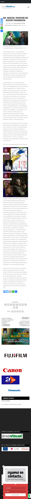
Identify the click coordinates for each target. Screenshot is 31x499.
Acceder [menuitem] (3, 1)
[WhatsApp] (1, 28)
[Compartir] (1, 30)
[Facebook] (1, 19)
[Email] (1, 25)
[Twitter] (1, 22)
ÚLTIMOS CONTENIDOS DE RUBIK (12, 404)
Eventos (15, 25)
